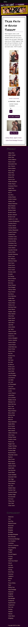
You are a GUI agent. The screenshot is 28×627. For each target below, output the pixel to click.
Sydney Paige (12, 494)
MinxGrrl (10, 419)
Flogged (10, 549)
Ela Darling (11, 276)
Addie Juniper (12, 155)
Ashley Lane (11, 201)
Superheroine (11, 602)
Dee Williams (11, 258)
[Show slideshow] (14, 98)
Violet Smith (11, 505)
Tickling (10, 609)
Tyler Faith (11, 503)
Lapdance (10, 576)
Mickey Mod (11, 415)
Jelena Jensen (12, 331)
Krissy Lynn (11, 366)
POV (9, 580)
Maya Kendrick (12, 410)
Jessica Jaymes (12, 340)
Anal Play (10, 521)
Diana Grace (11, 265)
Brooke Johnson (12, 214)
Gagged (10, 558)
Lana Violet (11, 371)
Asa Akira (10, 194)
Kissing (10, 569)
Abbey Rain (11, 153)
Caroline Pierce (12, 223)
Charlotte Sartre (12, 239)
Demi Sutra (11, 263)
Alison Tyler (11, 175)
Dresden (10, 274)
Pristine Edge (11, 450)
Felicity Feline (12, 289)
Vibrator (10, 613)
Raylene (10, 457)
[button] (2, 2)
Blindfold (10, 527)
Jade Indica (11, 322)
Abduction (10, 516)
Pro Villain (17, 625)
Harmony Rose (12, 307)
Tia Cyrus (10, 499)
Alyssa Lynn (11, 179)
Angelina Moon (12, 190)
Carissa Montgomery (13, 221)
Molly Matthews (12, 421)
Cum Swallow (11, 541)
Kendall (10, 357)
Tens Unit (10, 607)
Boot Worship (11, 536)
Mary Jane (11, 406)
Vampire (10, 611)
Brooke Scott (11, 216)
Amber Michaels (12, 181)
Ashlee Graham (12, 199)
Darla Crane (11, 256)
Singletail (10, 594)
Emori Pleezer (12, 285)
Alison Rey (11, 172)
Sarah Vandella (12, 474)
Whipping (10, 618)
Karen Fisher (11, 349)
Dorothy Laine (12, 272)
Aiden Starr (11, 157)
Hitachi (10, 563)
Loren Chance (12, 393)
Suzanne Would (12, 492)
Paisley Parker (12, 437)
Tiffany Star (11, 501)
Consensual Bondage (14, 538)
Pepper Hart (11, 443)
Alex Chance (11, 166)
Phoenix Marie (12, 448)
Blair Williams (12, 208)
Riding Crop (11, 587)
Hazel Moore (11, 309)
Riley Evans (11, 459)
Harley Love (11, 305)
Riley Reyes (11, 461)
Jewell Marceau (12, 347)
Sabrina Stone (12, 465)
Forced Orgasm (12, 554)
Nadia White (11, 424)
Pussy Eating (11, 583)
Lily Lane (10, 382)
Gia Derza (11, 294)
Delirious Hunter (12, 261)
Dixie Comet (11, 269)
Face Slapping (12, 547)
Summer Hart (11, 490)
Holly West (11, 316)
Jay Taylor (11, 329)
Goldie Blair (11, 298)
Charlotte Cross (12, 236)
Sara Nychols (11, 470)
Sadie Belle (11, 468)
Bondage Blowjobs (13, 534)
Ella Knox (10, 283)
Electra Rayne (12, 278)
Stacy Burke (11, 483)
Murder (10, 578)
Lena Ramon (11, 377)
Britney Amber (12, 210)
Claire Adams (11, 247)
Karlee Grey (11, 351)
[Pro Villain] (14, 15)
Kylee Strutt (11, 369)
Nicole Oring (11, 428)
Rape (9, 585)
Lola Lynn (10, 386)
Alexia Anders (12, 168)
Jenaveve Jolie (12, 333)
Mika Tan (10, 417)
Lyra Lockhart (12, 397)
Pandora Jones (12, 439)
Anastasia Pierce (12, 186)
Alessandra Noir (12, 164)
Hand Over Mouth (13, 560)
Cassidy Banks (12, 227)
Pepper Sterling (12, 446)
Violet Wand (11, 616)
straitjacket (11, 600)
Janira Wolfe (11, 327)
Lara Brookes (11, 373)
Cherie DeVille (12, 241)
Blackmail (10, 525)
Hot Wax (10, 565)
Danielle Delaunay (13, 254)
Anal (9, 519)
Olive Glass (11, 435)
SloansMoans (11, 481)
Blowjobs (10, 530)
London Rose (11, 388)
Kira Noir (10, 362)
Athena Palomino (12, 203)
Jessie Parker (12, 344)
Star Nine (10, 485)
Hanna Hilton (11, 302)
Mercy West (11, 413)
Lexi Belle (10, 380)
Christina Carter (12, 245)
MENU (5, 1)
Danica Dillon (11, 252)
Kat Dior (10, 353)
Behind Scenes (12, 523)
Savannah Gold (12, 477)
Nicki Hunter (11, 426)
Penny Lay (11, 441)
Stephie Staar (11, 488)
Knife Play (11, 572)
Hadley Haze (11, 300)
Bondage (10, 532)
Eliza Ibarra (11, 280)
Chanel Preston (12, 232)
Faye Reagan (11, 287)
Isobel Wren (11, 320)
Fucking (10, 556)
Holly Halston (11, 313)
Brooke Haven (12, 212)
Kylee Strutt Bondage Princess (14, 140)
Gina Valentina (12, 296)
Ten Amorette (11, 496)
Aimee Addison (12, 159)
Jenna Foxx (11, 335)
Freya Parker (11, 291)
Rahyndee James (13, 454)
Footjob (10, 552)
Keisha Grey (11, 355)
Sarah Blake (11, 472)
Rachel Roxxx (12, 452)
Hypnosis (10, 567)
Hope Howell (11, 318)
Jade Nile (10, 324)
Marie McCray (12, 404)
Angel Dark (11, 188)
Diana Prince (11, 267)
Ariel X (10, 192)
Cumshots (11, 543)
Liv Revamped (12, 384)
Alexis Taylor (11, 170)
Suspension (11, 605)
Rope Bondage (12, 589)
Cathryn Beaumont (13, 230)
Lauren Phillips (12, 375)
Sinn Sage (11, 479)
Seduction (10, 591)
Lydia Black (11, 395)
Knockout (10, 574)
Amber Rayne (12, 183)
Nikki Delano (11, 430)
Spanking (10, 596)
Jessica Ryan (12, 342)
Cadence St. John (13, 219)
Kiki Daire (10, 360)
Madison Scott (12, 399)
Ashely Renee (12, 197)
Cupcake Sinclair (12, 250)
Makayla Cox (11, 402)
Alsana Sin (11, 177)
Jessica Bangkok (12, 338)
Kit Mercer (11, 364)
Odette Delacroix (12, 432)
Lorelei (10, 391)
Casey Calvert (12, 225)
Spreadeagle (11, 598)
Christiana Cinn (12, 243)
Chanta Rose (11, 234)
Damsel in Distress (13, 545)
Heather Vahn (11, 311)
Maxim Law (11, 408)
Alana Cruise (11, 161)
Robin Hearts (11, 463)
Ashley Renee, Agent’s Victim (14, 138)
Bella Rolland (11, 205)
